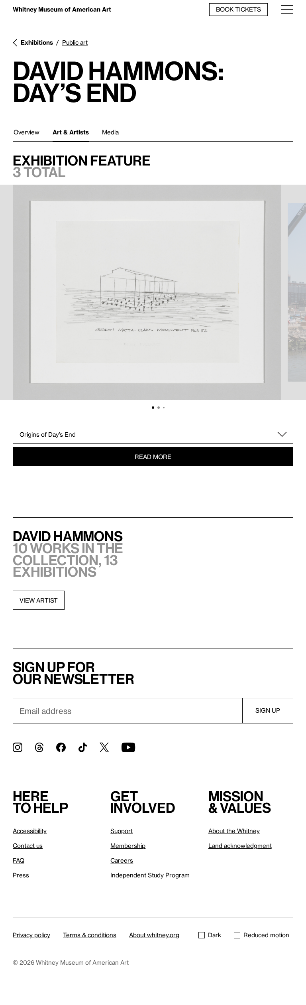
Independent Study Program (150, 875)
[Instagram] (17, 747)
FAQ (18, 860)
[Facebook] (61, 747)
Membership (127, 845)
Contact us (28, 845)
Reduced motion (266, 934)
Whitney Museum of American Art (62, 9)
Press (21, 875)
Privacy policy (31, 934)
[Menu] (287, 9)
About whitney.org (154, 934)
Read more (153, 456)
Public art (75, 42)
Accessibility (30, 830)
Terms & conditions (89, 934)
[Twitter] (104, 747)
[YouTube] (128, 747)
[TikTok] (82, 747)
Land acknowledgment (240, 845)
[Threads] (39, 747)
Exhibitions (37, 42)
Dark (214, 934)
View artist (39, 600)
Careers (121, 860)
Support (121, 830)
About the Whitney (234, 830)
